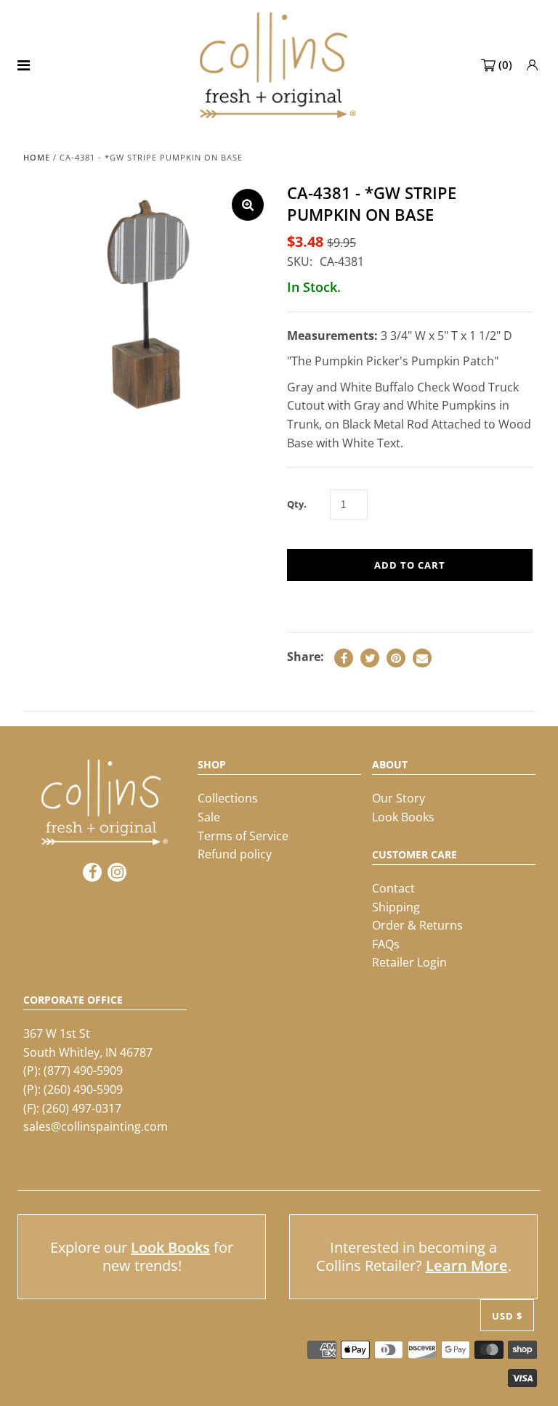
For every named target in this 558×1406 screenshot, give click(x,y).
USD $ (507, 1315)
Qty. (297, 504)
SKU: (299, 261)
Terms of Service (243, 836)
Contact (393, 888)
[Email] (422, 658)
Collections (228, 798)
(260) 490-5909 (83, 1089)
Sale (209, 817)
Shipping (396, 907)
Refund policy (235, 854)
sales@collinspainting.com (95, 1126)
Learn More (467, 1265)
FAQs (386, 944)
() (505, 64)
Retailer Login (409, 962)
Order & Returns (417, 925)
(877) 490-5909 (83, 1070)
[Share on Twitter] (369, 658)
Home (36, 157)
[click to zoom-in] (248, 205)
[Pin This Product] (396, 658)
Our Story (398, 798)
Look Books (403, 817)
